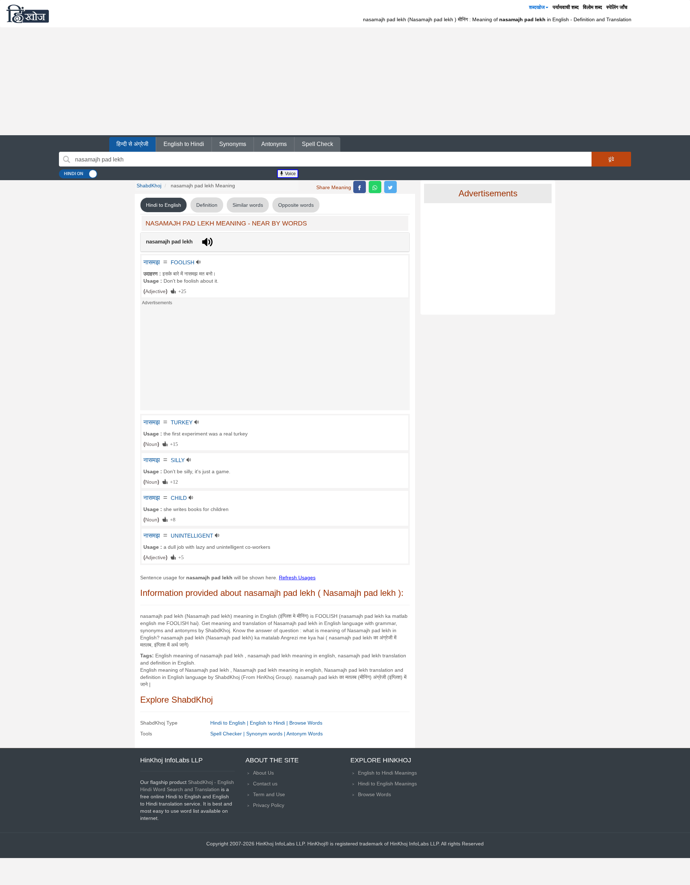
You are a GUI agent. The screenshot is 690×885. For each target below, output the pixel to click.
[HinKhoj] (28, 14)
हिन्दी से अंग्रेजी (132, 144)
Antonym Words (304, 733)
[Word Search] (66, 159)
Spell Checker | (228, 733)
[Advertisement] (345, 81)
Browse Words (305, 723)
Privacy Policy (268, 805)
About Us (263, 773)
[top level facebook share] (359, 187)
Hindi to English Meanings (387, 783)
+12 (172, 481)
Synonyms (232, 144)
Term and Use (269, 794)
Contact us (265, 783)
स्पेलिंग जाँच (616, 7)
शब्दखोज (537, 7)
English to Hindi (184, 144)
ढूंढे (611, 159)
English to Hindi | (269, 723)
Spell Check (317, 144)
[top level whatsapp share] (375, 187)
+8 (171, 519)
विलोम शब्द (592, 7)
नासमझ (151, 262)
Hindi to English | (230, 723)
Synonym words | (266, 733)
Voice (290, 173)
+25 (181, 290)
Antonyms (274, 144)
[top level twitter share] (390, 187)
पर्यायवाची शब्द (566, 7)
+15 (172, 443)
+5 (180, 557)
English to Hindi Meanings (387, 773)
